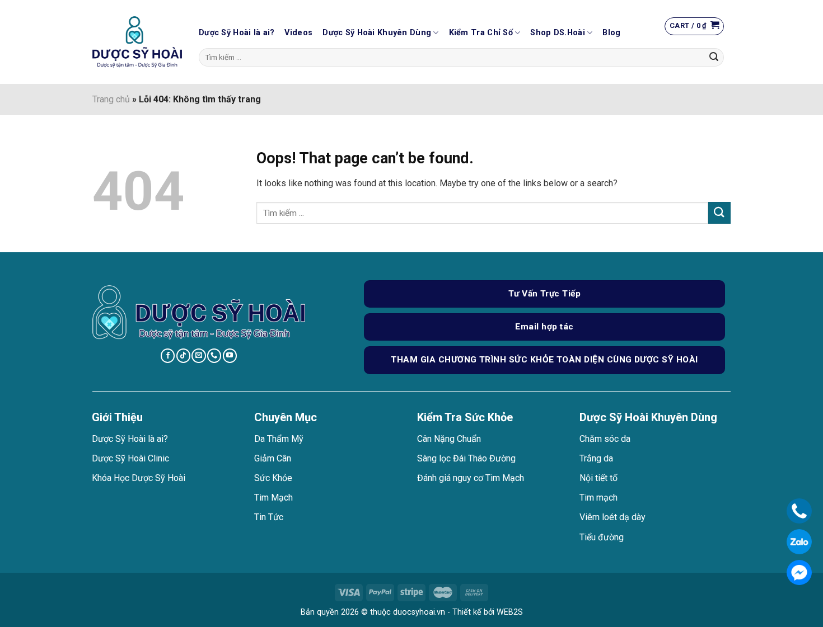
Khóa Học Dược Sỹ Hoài (138, 478)
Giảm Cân (272, 458)
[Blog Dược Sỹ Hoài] (137, 42)
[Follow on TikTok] (183, 355)
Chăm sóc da (604, 438)
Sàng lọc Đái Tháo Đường (466, 458)
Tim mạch (598, 497)
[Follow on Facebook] (168, 355)
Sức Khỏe (273, 478)
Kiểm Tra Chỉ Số (481, 32)
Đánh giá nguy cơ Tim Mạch (470, 478)
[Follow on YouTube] (230, 355)
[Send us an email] (198, 355)
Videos (298, 32)
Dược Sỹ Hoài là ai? (236, 32)
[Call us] (214, 355)
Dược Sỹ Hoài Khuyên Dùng (376, 32)
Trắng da (596, 458)
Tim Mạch (273, 497)
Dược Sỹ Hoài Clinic (130, 458)
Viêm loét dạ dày (612, 517)
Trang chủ (111, 99)
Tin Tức (268, 517)
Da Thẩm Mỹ (278, 438)
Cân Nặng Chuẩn (449, 438)
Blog (611, 32)
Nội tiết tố (598, 478)
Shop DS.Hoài (557, 32)
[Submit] (713, 57)
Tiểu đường (601, 537)
